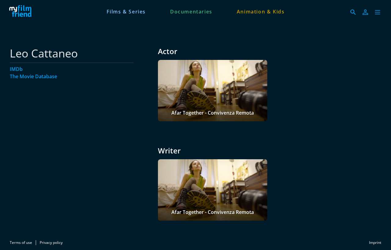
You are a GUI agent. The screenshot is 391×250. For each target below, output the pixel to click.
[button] (377, 12)
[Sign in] (365, 12)
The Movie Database (33, 76)
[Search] (353, 12)
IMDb (16, 69)
